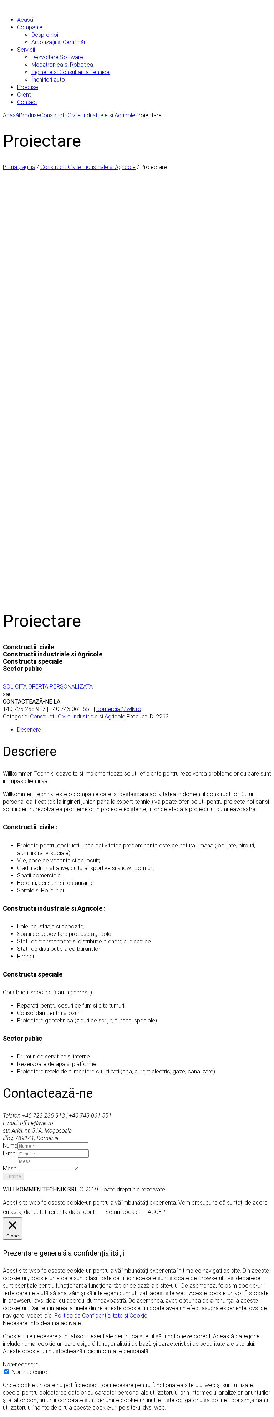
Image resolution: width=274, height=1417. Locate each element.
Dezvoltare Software (57, 57)
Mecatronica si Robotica (62, 64)
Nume (10, 1145)
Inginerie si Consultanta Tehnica (70, 72)
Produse (27, 87)
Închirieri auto (48, 79)
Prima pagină (19, 167)
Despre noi (44, 34)
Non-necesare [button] (21, 1364)
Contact (27, 102)
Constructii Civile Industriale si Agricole (87, 115)
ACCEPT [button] (158, 1212)
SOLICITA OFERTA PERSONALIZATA (48, 686)
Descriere (29, 729)
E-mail (10, 1153)
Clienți (24, 94)
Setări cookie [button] (122, 1212)
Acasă (25, 19)
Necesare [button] (16, 1323)
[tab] (144, 729)
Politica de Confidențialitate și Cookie (100, 1315)
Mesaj (10, 1168)
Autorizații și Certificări (59, 42)
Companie (29, 27)
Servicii (26, 49)
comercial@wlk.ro (118, 709)
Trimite (13, 1176)
